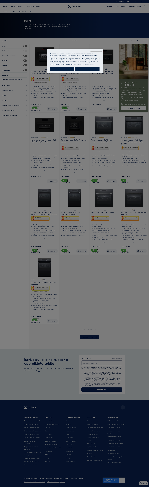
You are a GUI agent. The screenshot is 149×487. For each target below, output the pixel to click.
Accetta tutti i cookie (87, 69)
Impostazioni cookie (62, 69)
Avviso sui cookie (77, 64)
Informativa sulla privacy (88, 64)
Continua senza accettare (96, 50)
